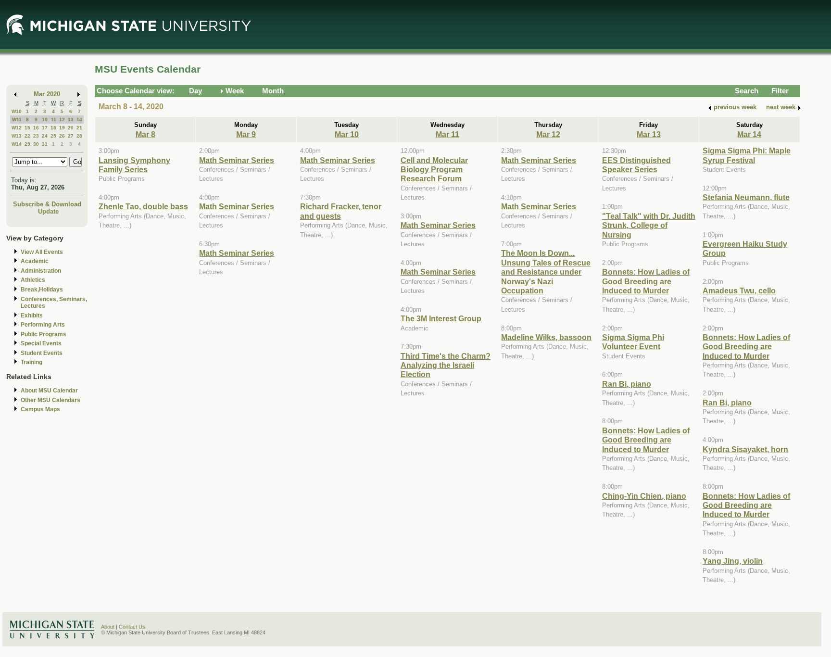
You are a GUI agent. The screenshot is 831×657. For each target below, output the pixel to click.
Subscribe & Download (47, 204)
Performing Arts (43, 324)
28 (79, 136)
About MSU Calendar (49, 390)
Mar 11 (447, 134)
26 (62, 136)
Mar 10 (347, 134)
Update (48, 211)
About (107, 627)
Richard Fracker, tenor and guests (340, 211)
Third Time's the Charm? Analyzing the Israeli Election (446, 365)
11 (53, 119)
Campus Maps (40, 409)
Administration (41, 270)
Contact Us (132, 627)
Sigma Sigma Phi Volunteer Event (633, 342)
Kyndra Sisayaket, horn (745, 449)
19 (62, 127)
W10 (17, 111)
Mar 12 (548, 134)
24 (45, 136)
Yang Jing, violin (733, 560)
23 (36, 136)
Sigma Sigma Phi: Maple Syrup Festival (747, 155)
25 (53, 136)
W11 (17, 119)
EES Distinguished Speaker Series (636, 165)
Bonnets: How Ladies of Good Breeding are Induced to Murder (646, 281)
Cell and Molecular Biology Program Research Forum (434, 169)
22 (27, 136)
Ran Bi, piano (626, 383)
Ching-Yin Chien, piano (644, 496)
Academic (35, 261)
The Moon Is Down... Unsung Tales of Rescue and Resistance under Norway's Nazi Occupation (546, 272)
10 (45, 119)
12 (62, 119)
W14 (17, 144)
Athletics (33, 280)
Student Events (42, 353)
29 (27, 144)
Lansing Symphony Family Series (134, 165)
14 (79, 119)
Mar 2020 (47, 94)
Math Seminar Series (236, 160)
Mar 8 (145, 134)
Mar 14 (749, 134)
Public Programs (43, 334)
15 (27, 127)
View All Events (42, 252)
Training (31, 362)
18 (53, 127)
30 (36, 144)
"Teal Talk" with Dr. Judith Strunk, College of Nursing (648, 225)
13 (71, 119)
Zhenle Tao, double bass (143, 206)
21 (79, 127)
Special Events (41, 343)
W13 (17, 136)
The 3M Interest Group (441, 318)
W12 (17, 127)
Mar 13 (649, 134)
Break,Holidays (42, 289)
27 (71, 136)
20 (71, 127)
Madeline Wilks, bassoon (546, 337)
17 (45, 127)
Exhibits (32, 315)
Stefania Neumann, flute (746, 197)
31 (45, 144)
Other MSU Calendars (50, 400)
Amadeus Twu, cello (739, 290)
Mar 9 (246, 134)
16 (36, 127)
